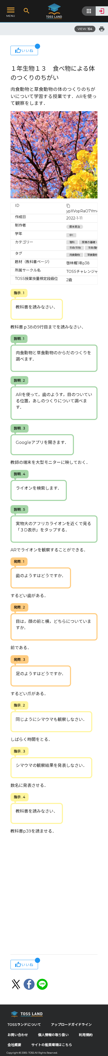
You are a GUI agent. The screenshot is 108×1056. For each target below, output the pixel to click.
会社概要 (14, 1045)
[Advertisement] (54, 895)
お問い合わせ (18, 1035)
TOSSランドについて (24, 1025)
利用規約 (86, 1035)
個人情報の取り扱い (53, 1035)
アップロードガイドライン (71, 1025)
